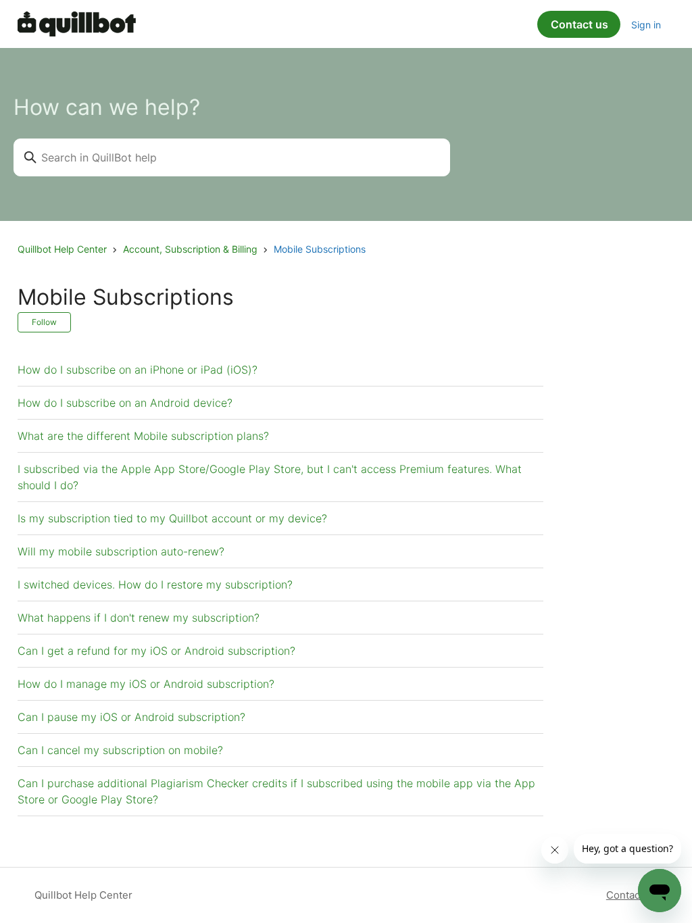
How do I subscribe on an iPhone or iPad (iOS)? (137, 369)
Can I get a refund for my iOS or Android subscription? (156, 650)
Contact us (579, 24)
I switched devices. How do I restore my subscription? (155, 584)
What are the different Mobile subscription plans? (143, 436)
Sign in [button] (646, 24)
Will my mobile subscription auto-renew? (121, 551)
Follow (44, 322)
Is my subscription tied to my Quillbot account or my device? (172, 518)
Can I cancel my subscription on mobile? (120, 750)
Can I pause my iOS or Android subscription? (131, 717)
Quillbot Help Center (62, 249)
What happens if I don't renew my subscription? (139, 617)
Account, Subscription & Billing (190, 249)
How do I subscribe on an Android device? (125, 402)
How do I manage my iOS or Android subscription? (146, 684)
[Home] (77, 23)
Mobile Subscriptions (320, 249)
